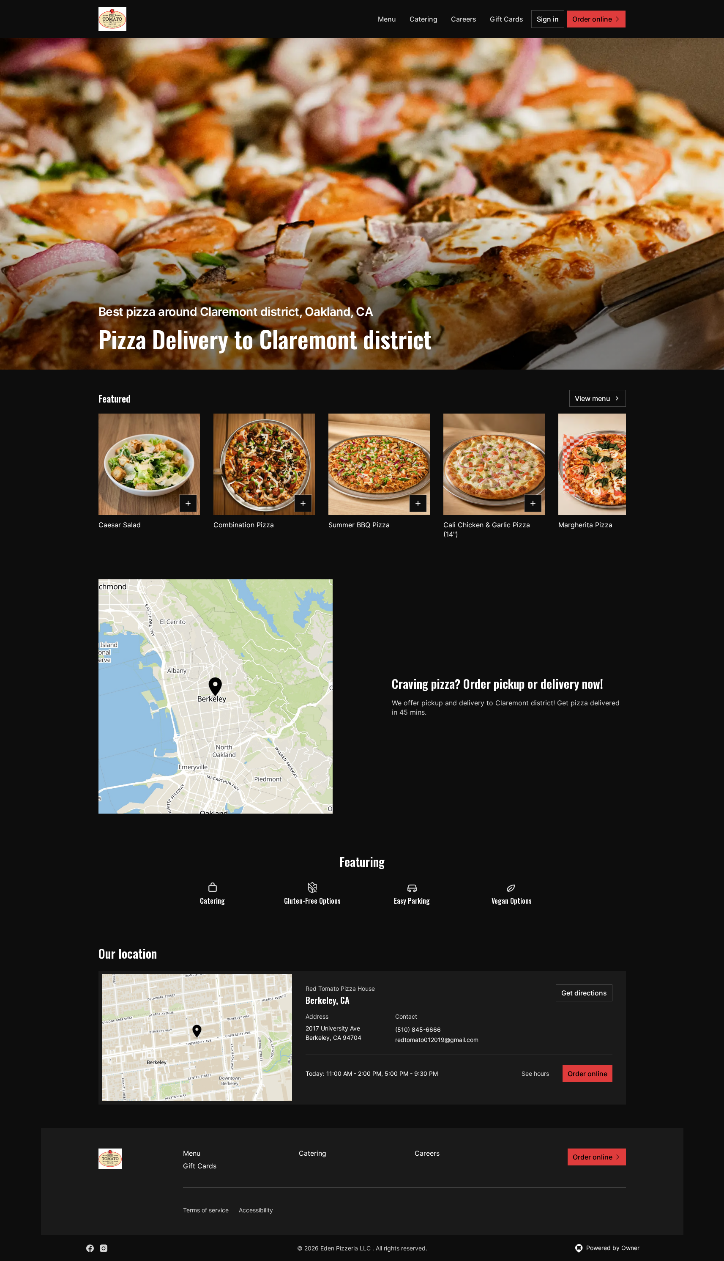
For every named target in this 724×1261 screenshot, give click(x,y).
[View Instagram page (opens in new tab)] (103, 1248)
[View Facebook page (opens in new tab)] (90, 1248)
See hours (535, 1073)
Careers (463, 19)
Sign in (548, 19)
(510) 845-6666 (418, 1030)
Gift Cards (506, 19)
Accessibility (256, 1210)
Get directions (584, 993)
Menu (387, 19)
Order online (587, 1073)
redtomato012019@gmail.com (436, 1040)
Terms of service (206, 1210)
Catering (423, 19)
